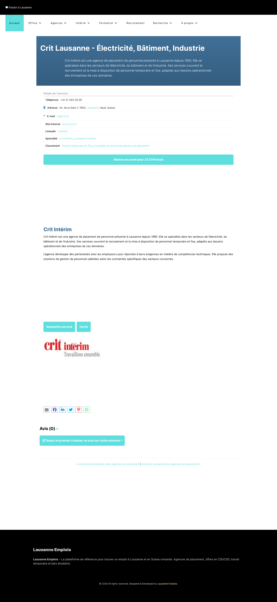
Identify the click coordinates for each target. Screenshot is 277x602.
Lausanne (92, 107)
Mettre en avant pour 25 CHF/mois (138, 159)
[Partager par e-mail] (46, 410)
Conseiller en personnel (108, 145)
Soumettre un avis (59, 326)
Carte (84, 326)
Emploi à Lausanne (20, 7)
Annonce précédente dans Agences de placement (108, 464)
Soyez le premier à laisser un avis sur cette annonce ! (83, 440)
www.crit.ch (69, 124)
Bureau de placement (136, 145)
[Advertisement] (138, 196)
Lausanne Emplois (85, 138)
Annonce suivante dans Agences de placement (171, 464)
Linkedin (63, 131)
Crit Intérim (66, 138)
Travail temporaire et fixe (77, 145)
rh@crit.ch (63, 116)
